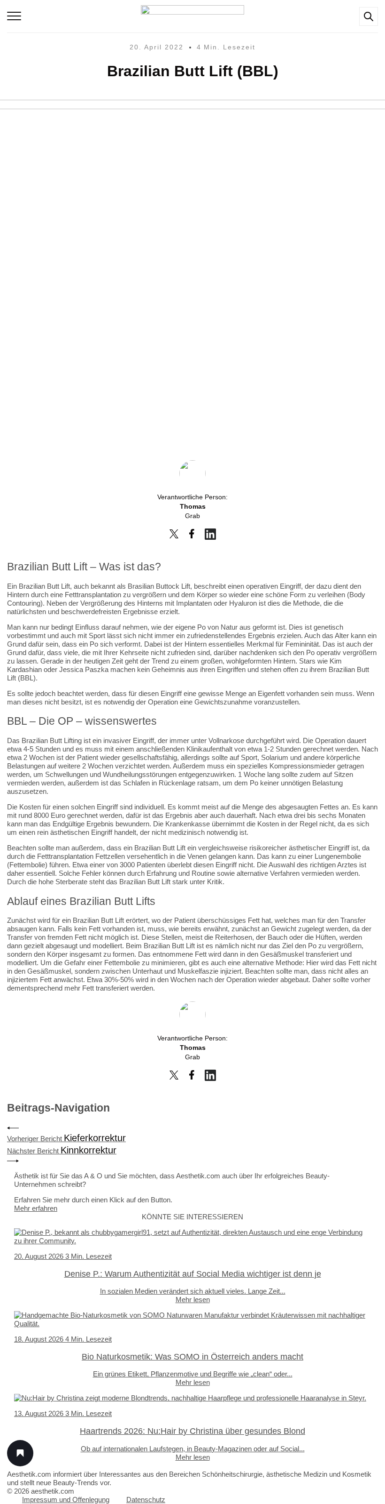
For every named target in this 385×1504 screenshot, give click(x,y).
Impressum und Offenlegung (65, 1500)
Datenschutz (145, 1500)
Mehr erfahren (35, 1208)
